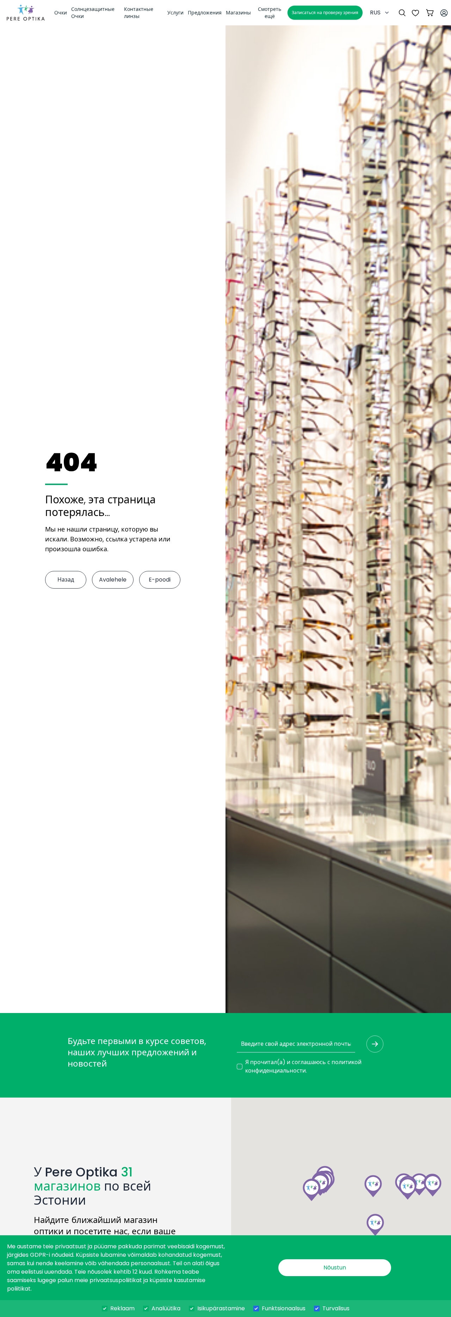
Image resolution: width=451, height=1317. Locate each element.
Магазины (238, 12)
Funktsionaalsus (283, 1308)
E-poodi (160, 580)
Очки (60, 12)
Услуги (175, 12)
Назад (65, 580)
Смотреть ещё (269, 13)
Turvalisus (336, 1308)
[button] (407, 1189)
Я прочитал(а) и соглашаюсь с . (303, 1066)
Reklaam (122, 1308)
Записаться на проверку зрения (325, 12)
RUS (375, 12)
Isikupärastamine (221, 1308)
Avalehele (112, 580)
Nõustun (334, 1267)
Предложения (205, 12)
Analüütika (166, 1308)
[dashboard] (25, 12)
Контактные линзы (138, 13)
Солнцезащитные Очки (93, 13)
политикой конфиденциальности (303, 1066)
